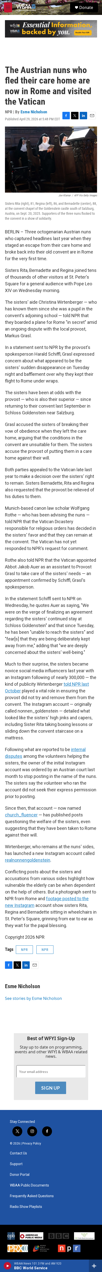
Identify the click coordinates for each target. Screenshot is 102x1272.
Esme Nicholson (34, 111)
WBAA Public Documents (29, 1185)
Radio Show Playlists (26, 1207)
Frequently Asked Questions (32, 1196)
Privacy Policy (31, 1143)
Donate (86, 7)
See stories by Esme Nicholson (33, 998)
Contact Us (18, 1153)
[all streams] (95, 1266)
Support (16, 1164)
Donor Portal (19, 1175)
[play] (7, 1265)
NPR (24, 950)
